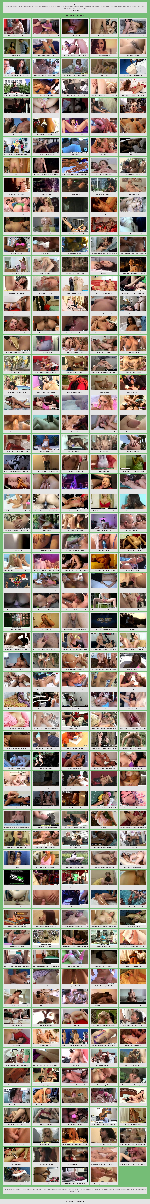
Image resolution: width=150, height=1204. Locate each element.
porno (75, 4)
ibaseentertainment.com (77, 1201)
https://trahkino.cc (75, 10)
